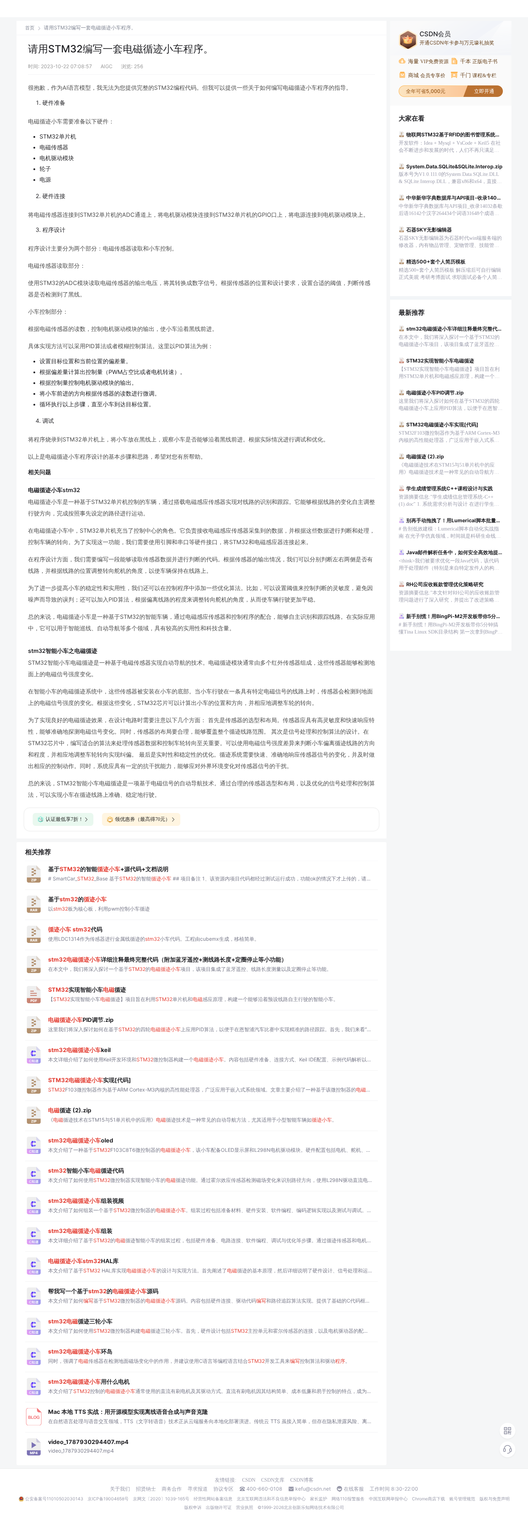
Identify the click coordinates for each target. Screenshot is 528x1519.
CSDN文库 (272, 1480)
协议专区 (223, 1489)
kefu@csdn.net (313, 1489)
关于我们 (120, 1489)
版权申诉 (193, 1507)
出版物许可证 (219, 1507)
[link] (29, 27)
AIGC (106, 66)
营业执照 (244, 1507)
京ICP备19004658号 (108, 1498)
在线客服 (354, 1489)
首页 (29, 27)
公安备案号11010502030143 (54, 1498)
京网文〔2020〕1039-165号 (161, 1498)
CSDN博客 (302, 1480)
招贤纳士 (146, 1489)
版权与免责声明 (495, 1498)
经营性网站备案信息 (213, 1498)
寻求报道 (197, 1489)
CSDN (248, 1480)
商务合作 (172, 1489)
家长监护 (318, 1498)
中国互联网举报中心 (388, 1498)
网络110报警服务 (348, 1498)
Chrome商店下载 (428, 1498)
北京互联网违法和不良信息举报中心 (271, 1498)
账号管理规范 (462, 1498)
